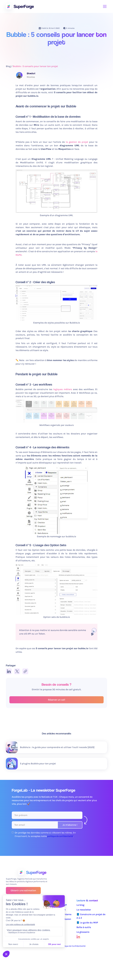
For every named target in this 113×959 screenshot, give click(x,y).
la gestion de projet (77, 142)
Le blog (80, 905)
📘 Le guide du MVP (87, 922)
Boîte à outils (84, 927)
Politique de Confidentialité (72, 946)
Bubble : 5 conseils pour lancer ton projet (35, 66)
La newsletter (84, 909)
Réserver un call (56, 699)
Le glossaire (83, 932)
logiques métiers (62, 389)
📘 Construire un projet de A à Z (91, 916)
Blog (8, 66)
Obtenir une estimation (23, 890)
